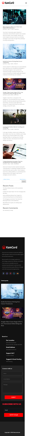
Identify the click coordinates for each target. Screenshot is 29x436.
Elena (5, 29)
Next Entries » (23, 179)
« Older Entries (6, 179)
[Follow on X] (14, 273)
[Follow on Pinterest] (10, 273)
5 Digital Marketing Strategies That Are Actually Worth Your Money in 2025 (12, 162)
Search (23, 181)
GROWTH (17, 29)
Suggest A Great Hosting (13, 359)
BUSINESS (16, 163)
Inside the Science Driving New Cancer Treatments (12, 62)
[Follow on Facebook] (3, 273)
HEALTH (16, 63)
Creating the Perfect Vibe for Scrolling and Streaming (13, 127)
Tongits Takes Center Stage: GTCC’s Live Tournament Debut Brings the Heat (13, 93)
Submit (13, 397)
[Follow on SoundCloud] (17, 273)
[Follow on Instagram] (7, 273)
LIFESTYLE (16, 94)
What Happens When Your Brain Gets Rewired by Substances (12, 27)
